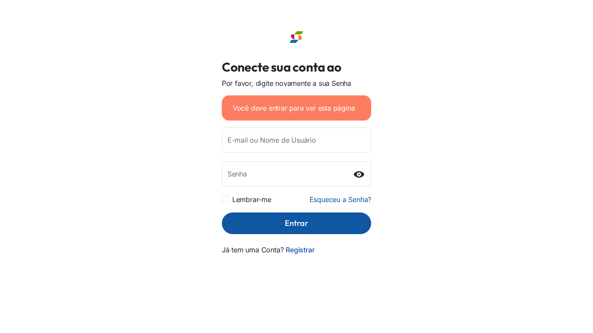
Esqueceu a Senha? (341, 199)
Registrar (300, 249)
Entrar (296, 223)
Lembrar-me (251, 199)
